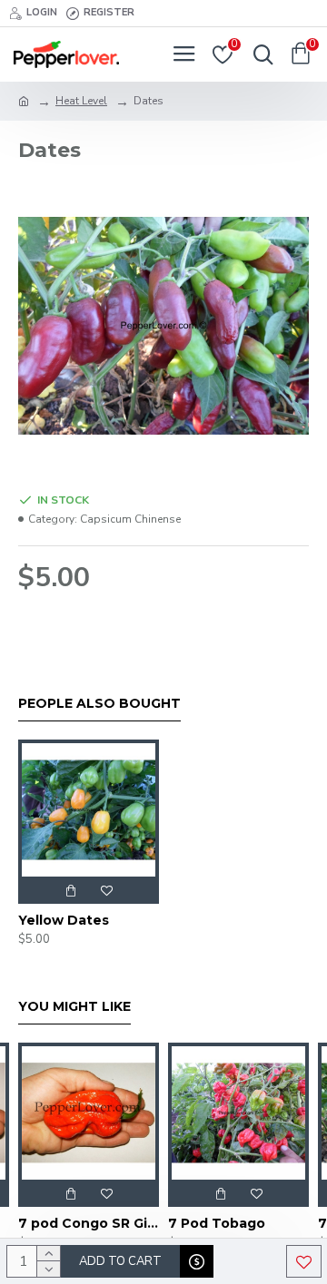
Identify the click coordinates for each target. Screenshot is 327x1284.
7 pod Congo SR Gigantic (88, 1223)
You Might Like (74, 1006)
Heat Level (81, 100)
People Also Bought (99, 703)
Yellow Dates (63, 920)
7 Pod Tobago (216, 1223)
